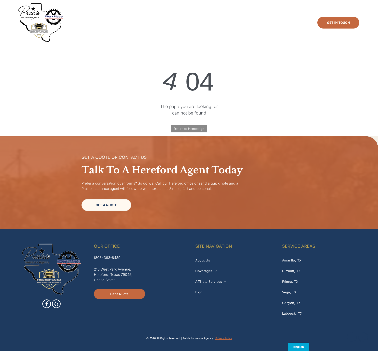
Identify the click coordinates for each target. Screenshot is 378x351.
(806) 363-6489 (107, 258)
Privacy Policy (223, 338)
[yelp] (56, 304)
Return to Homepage (189, 129)
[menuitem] (116, 22)
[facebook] (46, 304)
